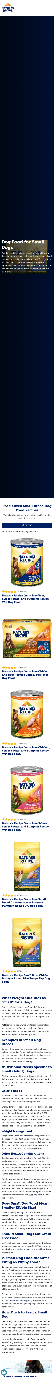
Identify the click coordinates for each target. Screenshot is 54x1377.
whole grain (16, 1249)
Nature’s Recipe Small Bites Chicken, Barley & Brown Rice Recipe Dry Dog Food (26, 978)
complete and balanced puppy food (20, 1300)
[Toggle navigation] (48, 7)
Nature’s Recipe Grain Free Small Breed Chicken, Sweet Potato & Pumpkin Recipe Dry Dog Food (24, 902)
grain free (30, 1249)
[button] (4, 1372)
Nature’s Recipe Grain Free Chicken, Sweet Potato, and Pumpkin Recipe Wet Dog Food (26, 751)
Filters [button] (28, 525)
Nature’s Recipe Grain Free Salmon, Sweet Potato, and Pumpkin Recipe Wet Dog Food (25, 826)
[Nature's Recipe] (8, 8)
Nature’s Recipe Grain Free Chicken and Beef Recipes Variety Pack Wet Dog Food (25, 675)
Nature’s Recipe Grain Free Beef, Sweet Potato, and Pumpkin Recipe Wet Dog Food (25, 599)
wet (31, 1194)
